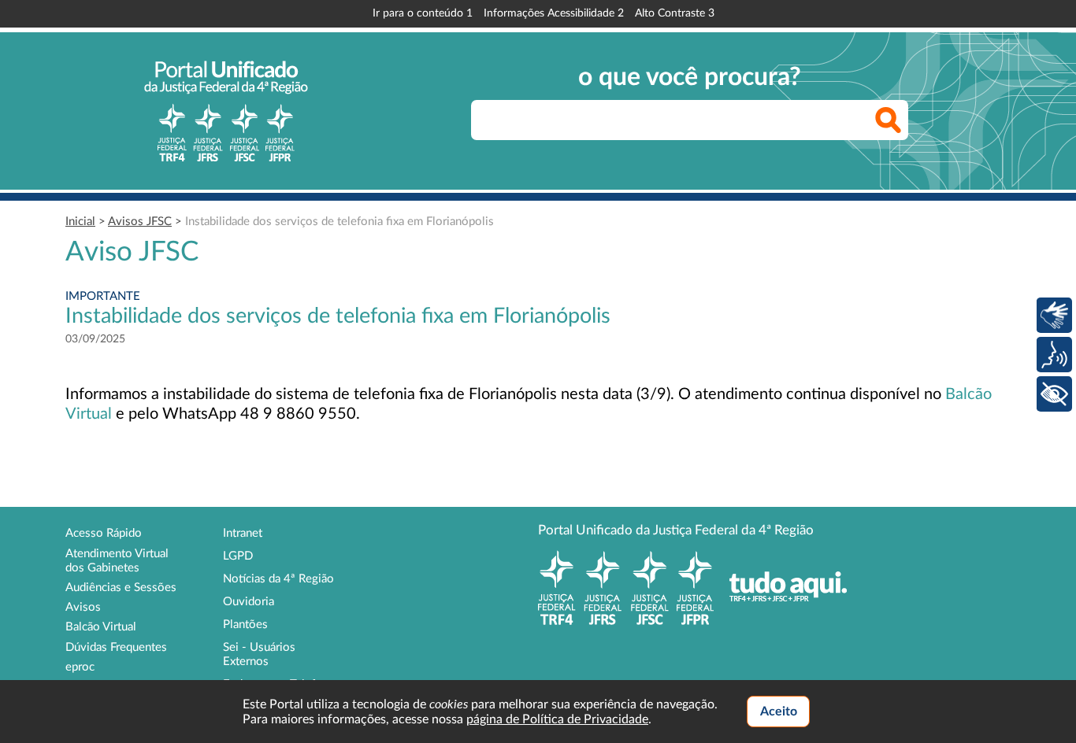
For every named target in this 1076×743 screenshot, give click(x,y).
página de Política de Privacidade (557, 719)
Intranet (242, 533)
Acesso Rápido (103, 533)
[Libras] (1054, 315)
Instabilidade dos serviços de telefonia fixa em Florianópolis (339, 221)
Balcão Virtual (100, 627)
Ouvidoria (248, 602)
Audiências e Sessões (120, 587)
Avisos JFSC (140, 221)
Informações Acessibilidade (554, 13)
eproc (80, 667)
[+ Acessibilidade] (1054, 394)
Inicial (80, 221)
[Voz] (1054, 354)
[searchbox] (689, 120)
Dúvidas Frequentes (116, 647)
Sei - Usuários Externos (259, 654)
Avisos (83, 607)
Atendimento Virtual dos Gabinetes (117, 561)
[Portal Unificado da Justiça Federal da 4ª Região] (226, 111)
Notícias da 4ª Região (278, 579)
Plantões (245, 624)
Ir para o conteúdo (423, 13)
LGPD (238, 556)
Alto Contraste (674, 13)
